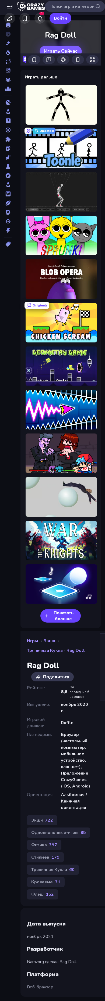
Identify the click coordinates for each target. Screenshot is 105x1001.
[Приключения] (8, 175)
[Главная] (8, 25)
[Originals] (8, 70)
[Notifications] (39, 18)
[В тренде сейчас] (8, 52)
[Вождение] (8, 130)
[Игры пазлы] (8, 139)
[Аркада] (8, 111)
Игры (32, 641)
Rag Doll (75, 650)
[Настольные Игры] (8, 166)
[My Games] (24, 18)
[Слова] (8, 193)
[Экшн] (8, 230)
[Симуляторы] (8, 184)
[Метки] (8, 244)
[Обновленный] (8, 61)
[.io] (8, 102)
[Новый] (8, 43)
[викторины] (8, 120)
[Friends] (9, 18)
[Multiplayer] (8, 79)
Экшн (49, 641)
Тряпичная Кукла (45, 650)
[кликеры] (8, 157)
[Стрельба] (8, 221)
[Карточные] (8, 148)
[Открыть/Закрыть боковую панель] (9, 6)
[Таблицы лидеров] (8, 88)
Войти (60, 18)
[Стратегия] (8, 212)
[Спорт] (8, 203)
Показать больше (64, 616)
